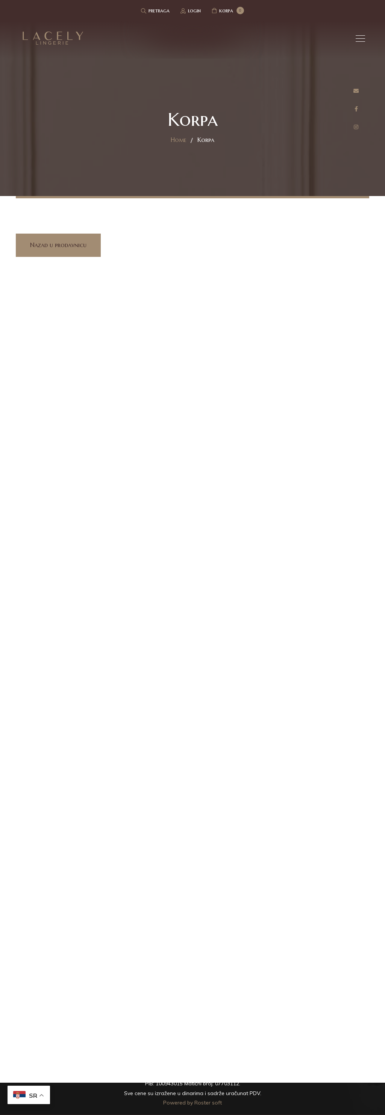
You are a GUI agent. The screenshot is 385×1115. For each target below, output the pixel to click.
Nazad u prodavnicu (58, 245)
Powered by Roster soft (192, 1102)
